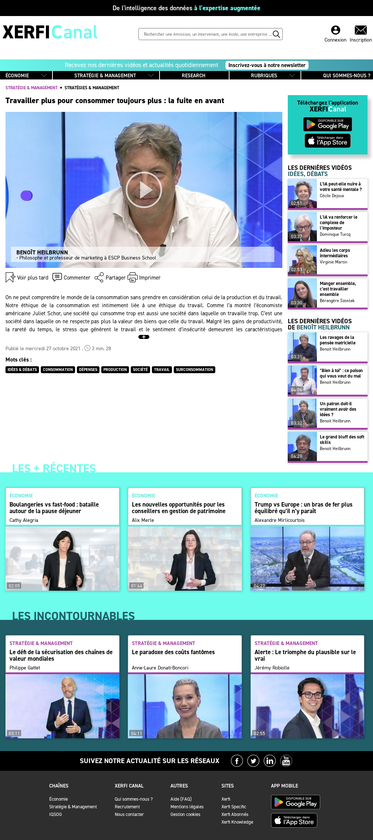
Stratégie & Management (73, 807)
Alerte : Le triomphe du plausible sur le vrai (305, 655)
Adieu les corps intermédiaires (335, 252)
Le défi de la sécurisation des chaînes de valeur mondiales (61, 655)
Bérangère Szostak (337, 300)
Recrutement (127, 807)
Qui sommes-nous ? (134, 799)
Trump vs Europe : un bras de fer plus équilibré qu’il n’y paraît (304, 507)
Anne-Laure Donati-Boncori (160, 668)
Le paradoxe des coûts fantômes (173, 652)
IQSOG (55, 814)
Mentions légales (187, 807)
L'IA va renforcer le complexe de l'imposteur (338, 222)
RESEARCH (193, 75)
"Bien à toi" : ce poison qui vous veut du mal (341, 373)
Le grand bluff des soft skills (342, 439)
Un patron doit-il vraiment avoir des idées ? (338, 409)
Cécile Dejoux (332, 195)
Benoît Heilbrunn (335, 349)
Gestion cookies (185, 814)
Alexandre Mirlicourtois (280, 520)
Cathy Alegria (23, 520)
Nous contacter (129, 814)
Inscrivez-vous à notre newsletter (267, 65)
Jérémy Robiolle (272, 668)
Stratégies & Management (91, 88)
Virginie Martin (333, 262)
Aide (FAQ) (181, 799)
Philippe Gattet (24, 668)
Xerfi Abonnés (234, 814)
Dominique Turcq (335, 234)
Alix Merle (143, 520)
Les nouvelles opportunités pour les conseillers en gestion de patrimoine (178, 507)
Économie (58, 799)
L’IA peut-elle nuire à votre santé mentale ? (341, 186)
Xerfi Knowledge (237, 822)
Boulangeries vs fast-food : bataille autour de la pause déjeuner (54, 507)
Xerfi (225, 799)
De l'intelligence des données (186, 8)
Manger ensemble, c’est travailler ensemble (338, 289)
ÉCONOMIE (17, 75)
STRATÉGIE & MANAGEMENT (105, 75)
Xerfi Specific (233, 807)
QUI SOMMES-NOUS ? (346, 75)
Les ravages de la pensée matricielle (338, 340)
